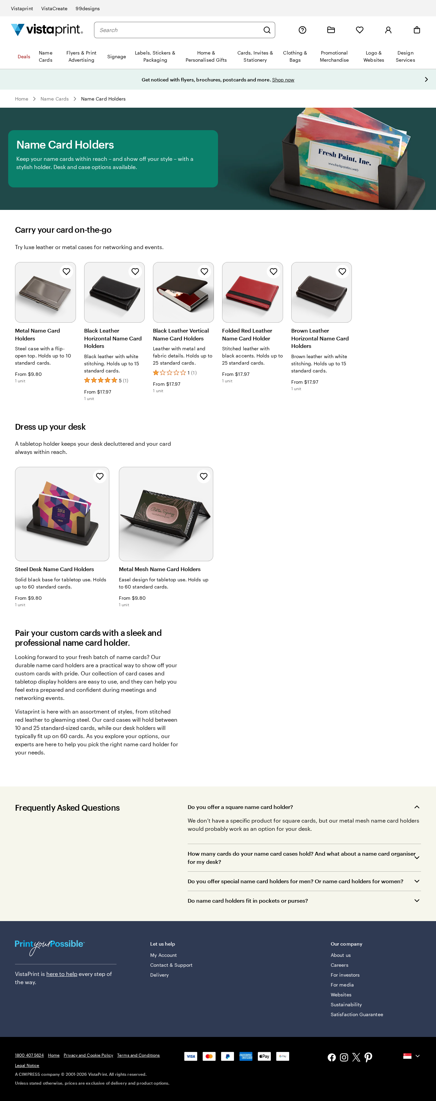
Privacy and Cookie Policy (88, 1055)
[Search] (267, 30)
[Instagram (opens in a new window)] (344, 1058)
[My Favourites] (360, 30)
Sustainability (346, 1004)
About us (341, 955)
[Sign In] (388, 30)
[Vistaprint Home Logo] (47, 30)
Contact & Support (171, 965)
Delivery (159, 975)
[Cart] (417, 30)
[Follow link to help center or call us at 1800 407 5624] (302, 30)
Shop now (283, 79)
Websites (341, 994)
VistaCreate (54, 8)
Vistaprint (22, 8)
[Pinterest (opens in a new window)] (368, 1058)
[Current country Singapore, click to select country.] (412, 1056)
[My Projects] (331, 30)
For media (342, 985)
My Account (163, 955)
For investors (345, 975)
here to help (61, 973)
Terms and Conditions (138, 1055)
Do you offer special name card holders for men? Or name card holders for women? (295, 881)
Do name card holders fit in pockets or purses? (248, 900)
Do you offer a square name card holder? (240, 807)
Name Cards (55, 99)
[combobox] (179, 30)
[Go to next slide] (426, 79)
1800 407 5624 (29, 1055)
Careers (339, 965)
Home (21, 99)
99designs (88, 8)
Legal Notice (27, 1065)
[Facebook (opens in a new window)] (332, 1058)
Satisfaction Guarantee (357, 1014)
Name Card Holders (103, 99)
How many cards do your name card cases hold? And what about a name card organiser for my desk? (302, 857)
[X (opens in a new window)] (356, 1058)
